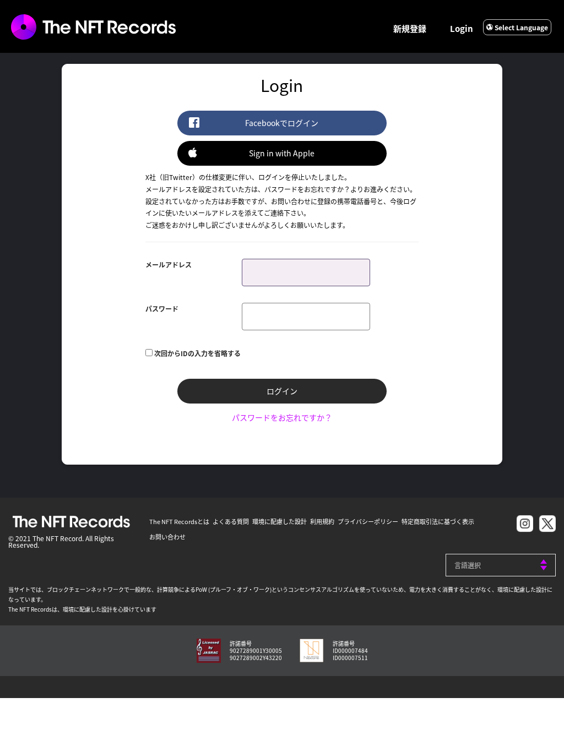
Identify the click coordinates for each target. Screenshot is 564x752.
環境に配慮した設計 (279, 521)
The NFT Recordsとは (179, 521)
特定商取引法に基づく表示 (438, 521)
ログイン (282, 390)
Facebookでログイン (281, 122)
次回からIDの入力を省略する (197, 353)
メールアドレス (168, 264)
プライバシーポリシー (368, 521)
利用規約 (322, 521)
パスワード (161, 308)
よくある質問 (231, 521)
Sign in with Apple (281, 153)
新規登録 (409, 28)
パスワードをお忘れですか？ (282, 417)
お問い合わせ (167, 536)
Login (461, 28)
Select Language (520, 27)
